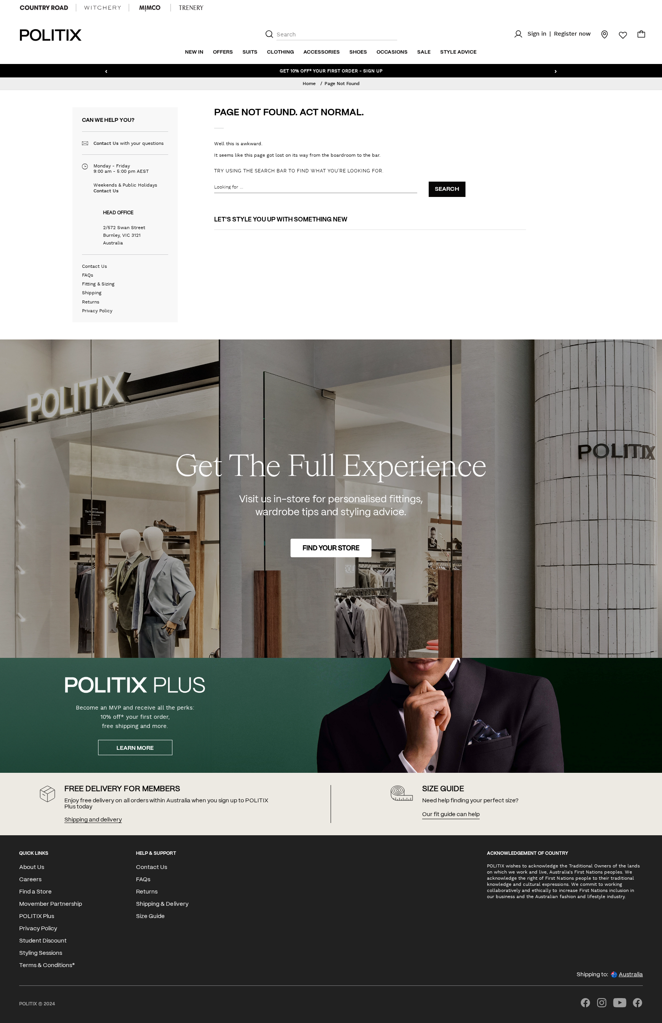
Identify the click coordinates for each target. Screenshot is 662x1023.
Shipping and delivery (93, 820)
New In (194, 52)
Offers (223, 52)
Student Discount (43, 941)
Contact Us (105, 143)
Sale (424, 52)
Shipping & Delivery (162, 904)
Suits (250, 52)
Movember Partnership (50, 904)
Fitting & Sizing (98, 284)
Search (447, 189)
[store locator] (600, 34)
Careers (30, 879)
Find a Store (35, 892)
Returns (90, 302)
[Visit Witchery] (102, 7)
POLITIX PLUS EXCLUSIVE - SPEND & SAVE (331, 70)
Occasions (392, 52)
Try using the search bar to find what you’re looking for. (298, 171)
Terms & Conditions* (47, 965)
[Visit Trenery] (191, 7)
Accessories (321, 52)
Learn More (135, 748)
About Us (31, 867)
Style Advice (458, 52)
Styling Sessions (40, 953)
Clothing (280, 52)
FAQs (87, 275)
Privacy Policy (97, 310)
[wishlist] (618, 35)
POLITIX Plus (36, 916)
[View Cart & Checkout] (641, 36)
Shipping (92, 292)
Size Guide (150, 916)
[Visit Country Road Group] (44, 7)
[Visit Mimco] (149, 7)
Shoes (358, 52)
